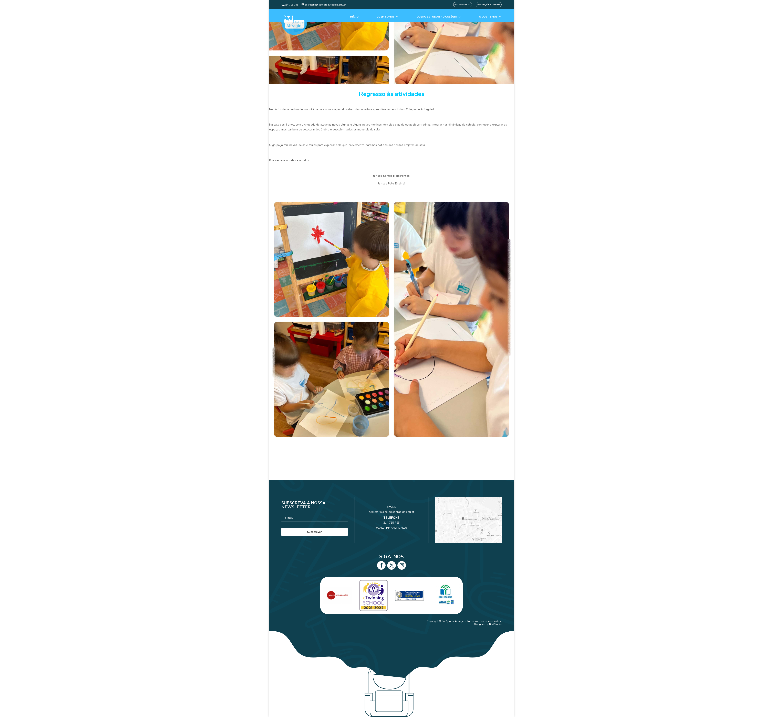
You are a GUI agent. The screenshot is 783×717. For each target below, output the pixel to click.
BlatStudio (495, 624)
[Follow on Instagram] (401, 565)
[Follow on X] (391, 565)
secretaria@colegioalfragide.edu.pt (391, 512)
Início (354, 16)
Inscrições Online (488, 4)
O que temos (488, 16)
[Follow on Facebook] (381, 565)
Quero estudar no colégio (437, 16)
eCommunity (463, 4)
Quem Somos (385, 16)
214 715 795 (391, 523)
